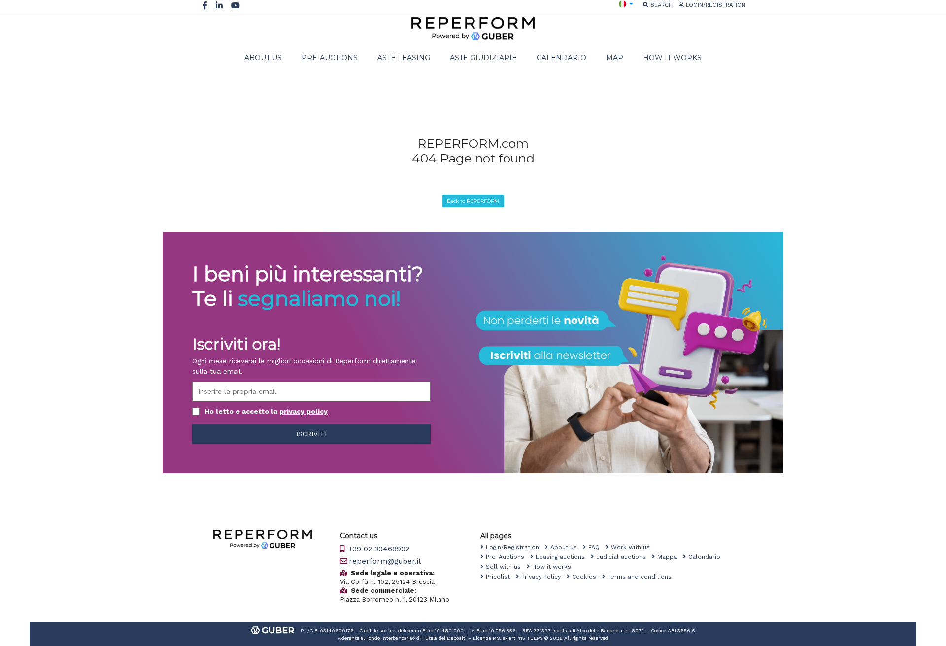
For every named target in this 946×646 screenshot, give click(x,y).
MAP (614, 57)
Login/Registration (515, 547)
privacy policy (303, 411)
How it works (554, 567)
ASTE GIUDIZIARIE (483, 57)
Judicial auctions (624, 557)
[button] (626, 3)
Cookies (587, 577)
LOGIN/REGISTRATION (714, 5)
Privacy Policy (544, 577)
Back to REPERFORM (473, 201)
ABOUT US (263, 57)
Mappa (670, 557)
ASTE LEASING (403, 57)
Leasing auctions (563, 557)
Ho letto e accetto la (266, 411)
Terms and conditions (642, 577)
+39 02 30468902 (377, 549)
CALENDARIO (561, 57)
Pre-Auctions (508, 557)
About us (566, 547)
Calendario (707, 557)
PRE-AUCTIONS (330, 57)
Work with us (633, 547)
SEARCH (660, 5)
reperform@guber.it (385, 561)
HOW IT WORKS (672, 57)
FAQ (597, 547)
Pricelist (501, 577)
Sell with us (506, 567)
